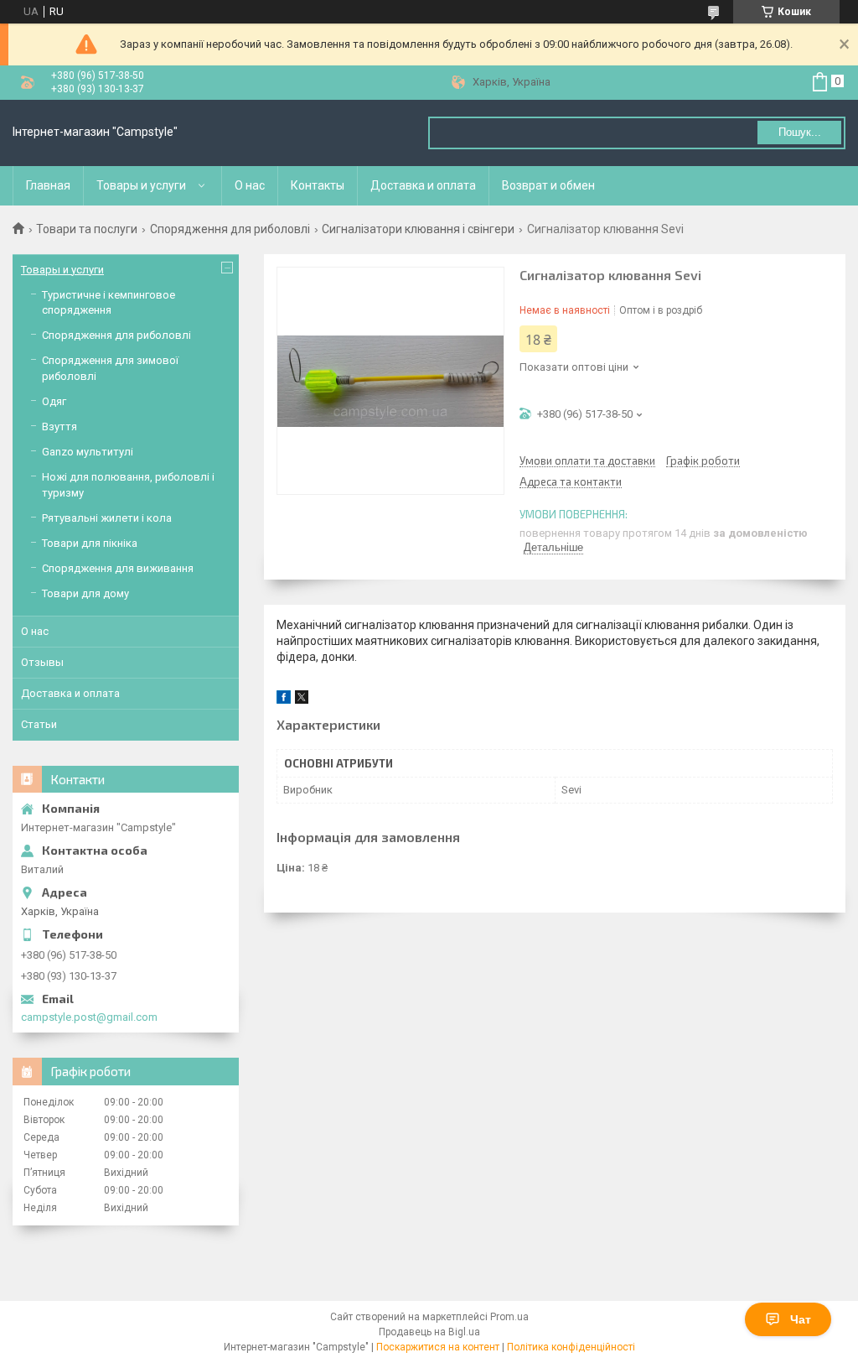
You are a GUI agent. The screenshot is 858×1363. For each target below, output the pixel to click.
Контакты (317, 185)
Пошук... (799, 132)
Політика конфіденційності (571, 1347)
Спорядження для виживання (118, 568)
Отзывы (42, 662)
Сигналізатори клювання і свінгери (418, 229)
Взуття (59, 426)
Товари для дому (85, 593)
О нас (250, 185)
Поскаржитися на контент (437, 1347)
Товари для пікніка (89, 543)
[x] (301, 700)
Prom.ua (509, 1317)
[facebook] (284, 700)
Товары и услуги (141, 185)
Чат (800, 1319)
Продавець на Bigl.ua (429, 1332)
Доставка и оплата (423, 185)
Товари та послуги (86, 229)
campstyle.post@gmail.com (89, 1017)
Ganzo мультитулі (87, 451)
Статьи (39, 724)
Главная (48, 185)
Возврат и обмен (548, 185)
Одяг (54, 401)
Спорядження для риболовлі (230, 229)
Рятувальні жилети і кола (107, 518)
